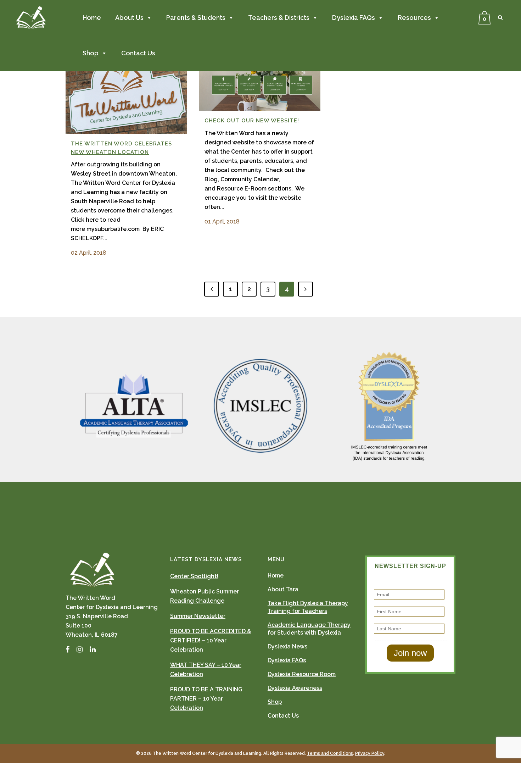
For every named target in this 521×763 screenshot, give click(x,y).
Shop (91, 53)
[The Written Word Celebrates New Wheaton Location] (126, 91)
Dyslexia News (287, 646)
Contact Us (138, 53)
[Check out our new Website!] (259, 79)
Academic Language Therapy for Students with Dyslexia (309, 628)
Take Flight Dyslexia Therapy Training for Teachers (308, 607)
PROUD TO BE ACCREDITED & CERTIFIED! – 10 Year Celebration (210, 640)
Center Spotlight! (194, 576)
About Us (129, 17)
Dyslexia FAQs (353, 17)
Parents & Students (195, 17)
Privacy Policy (369, 753)
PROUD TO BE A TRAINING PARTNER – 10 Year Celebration (206, 698)
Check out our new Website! (252, 120)
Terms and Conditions (330, 753)
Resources (414, 17)
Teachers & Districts (278, 17)
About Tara (283, 589)
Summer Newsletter (197, 616)
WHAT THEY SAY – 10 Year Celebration (205, 670)
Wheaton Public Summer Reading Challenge (204, 596)
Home (92, 17)
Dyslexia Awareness (295, 688)
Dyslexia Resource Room (302, 674)
